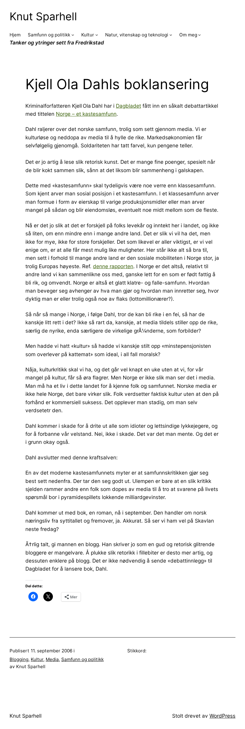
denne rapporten (113, 266)
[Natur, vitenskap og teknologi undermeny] (170, 34)
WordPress (222, 716)
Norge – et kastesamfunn (86, 114)
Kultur (37, 659)
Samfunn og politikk (82, 659)
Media (52, 659)
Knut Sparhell (43, 16)
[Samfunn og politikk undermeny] (72, 34)
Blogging (19, 659)
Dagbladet (128, 106)
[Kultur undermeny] (96, 34)
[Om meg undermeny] (199, 34)
